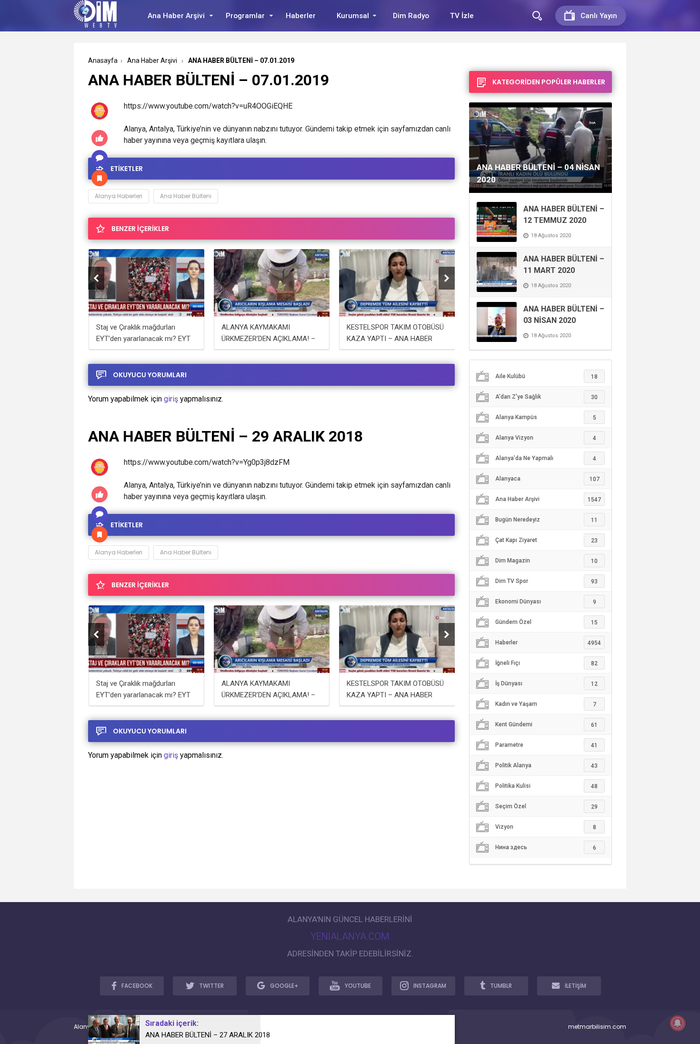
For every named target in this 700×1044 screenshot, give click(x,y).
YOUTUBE (358, 986)
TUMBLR (501, 986)
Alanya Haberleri (118, 196)
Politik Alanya (546, 765)
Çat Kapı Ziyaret (546, 540)
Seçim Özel (546, 806)
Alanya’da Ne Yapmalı (545, 458)
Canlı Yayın (598, 15)
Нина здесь (545, 847)
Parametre (546, 745)
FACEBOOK (136, 986)
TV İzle (462, 15)
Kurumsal (353, 15)
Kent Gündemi (546, 724)
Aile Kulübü (546, 376)
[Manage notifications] (677, 1023)
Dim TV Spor (546, 581)
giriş (171, 398)
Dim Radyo (411, 15)
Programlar (245, 15)
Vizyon (545, 827)
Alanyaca (547, 478)
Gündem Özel (546, 622)
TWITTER (211, 986)
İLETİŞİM (575, 986)
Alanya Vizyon (545, 438)
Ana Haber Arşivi (176, 15)
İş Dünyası (546, 683)
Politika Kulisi (546, 786)
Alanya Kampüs (545, 417)
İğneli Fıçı (546, 663)
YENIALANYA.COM (350, 936)
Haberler (301, 15)
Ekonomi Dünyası (545, 601)
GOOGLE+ (284, 986)
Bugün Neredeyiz (546, 519)
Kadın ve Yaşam (545, 704)
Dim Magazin (546, 560)
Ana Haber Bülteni (185, 196)
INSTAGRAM (429, 986)
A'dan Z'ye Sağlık (546, 397)
